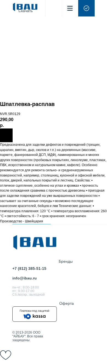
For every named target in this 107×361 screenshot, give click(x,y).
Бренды (66, 261)
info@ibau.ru (24, 278)
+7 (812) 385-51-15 (29, 268)
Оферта (66, 303)
